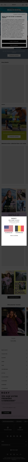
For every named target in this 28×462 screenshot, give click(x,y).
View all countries (14, 235)
